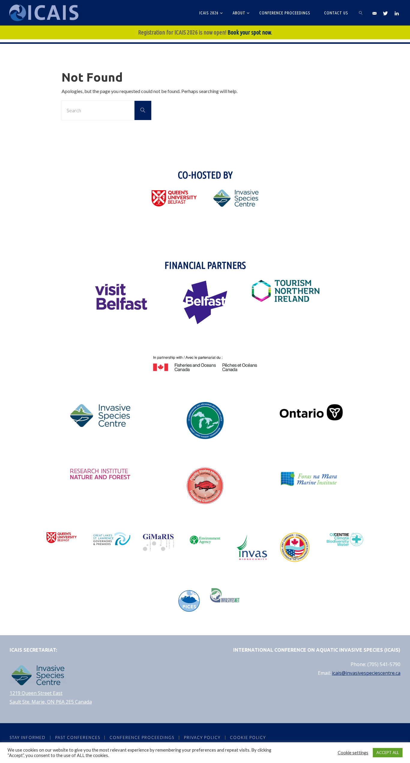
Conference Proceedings (142, 737)
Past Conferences (77, 737)
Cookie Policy (248, 737)
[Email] (374, 13)
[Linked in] (396, 13)
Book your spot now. (250, 32)
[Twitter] (385, 13)
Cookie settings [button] (353, 752)
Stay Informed (28, 737)
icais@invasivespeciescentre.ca (366, 673)
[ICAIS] (45, 13)
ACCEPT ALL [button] (387, 752)
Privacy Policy (202, 737)
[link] (361, 13)
